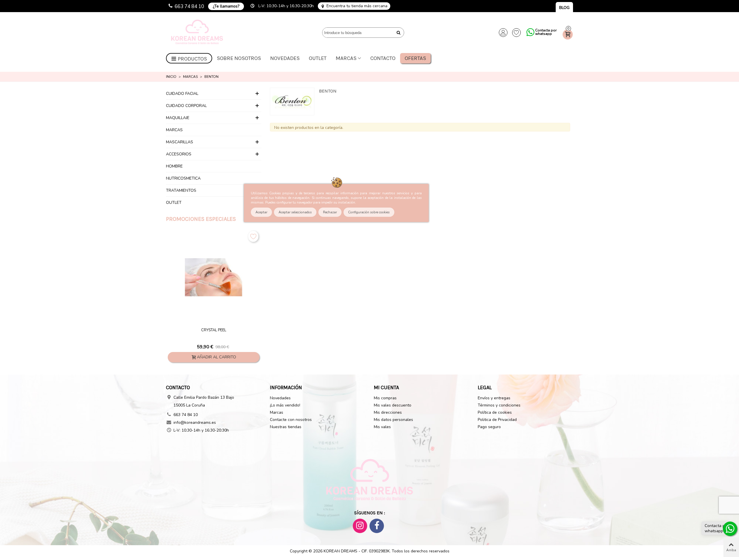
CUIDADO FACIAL (182, 93)
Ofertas (415, 58)
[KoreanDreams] (197, 33)
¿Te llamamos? (226, 6)
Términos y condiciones (499, 405)
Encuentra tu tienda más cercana (356, 6)
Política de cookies (495, 412)
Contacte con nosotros (291, 419)
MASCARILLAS (179, 142)
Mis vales (382, 427)
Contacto (382, 58)
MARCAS (174, 130)
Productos (192, 59)
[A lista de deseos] (253, 236)
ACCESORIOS (178, 154)
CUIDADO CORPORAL (186, 105)
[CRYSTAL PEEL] (213, 277)
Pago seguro (489, 427)
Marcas (346, 58)
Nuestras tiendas (285, 427)
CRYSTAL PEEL (213, 330)
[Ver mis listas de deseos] (516, 32)
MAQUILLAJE (177, 118)
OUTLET (317, 58)
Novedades (285, 58)
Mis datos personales (393, 419)
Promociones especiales (201, 219)
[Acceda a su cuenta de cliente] (503, 32)
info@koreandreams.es (194, 422)
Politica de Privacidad (497, 419)
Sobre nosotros (239, 58)
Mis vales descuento (392, 405)
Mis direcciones (388, 412)
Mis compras (385, 398)
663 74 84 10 (189, 6)
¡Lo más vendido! (285, 405)
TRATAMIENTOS (181, 190)
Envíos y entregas (494, 398)
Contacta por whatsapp (546, 32)
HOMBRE (174, 166)
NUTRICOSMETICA (183, 178)
